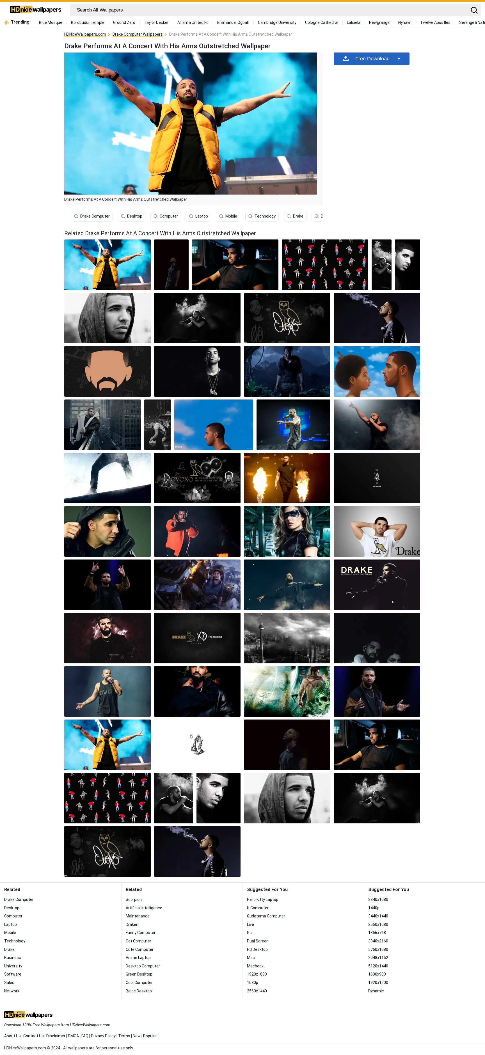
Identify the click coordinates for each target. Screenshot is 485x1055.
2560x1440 (257, 991)
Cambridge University (277, 22)
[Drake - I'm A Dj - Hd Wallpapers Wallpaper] (407, 264)
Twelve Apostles (435, 22)
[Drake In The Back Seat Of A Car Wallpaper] (235, 264)
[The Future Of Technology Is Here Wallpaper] (377, 531)
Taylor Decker (156, 22)
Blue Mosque (50, 22)
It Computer (258, 908)
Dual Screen (258, 941)
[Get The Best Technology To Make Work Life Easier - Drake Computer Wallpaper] (287, 638)
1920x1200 (378, 982)
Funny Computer (140, 932)
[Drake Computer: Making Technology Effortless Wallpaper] (171, 264)
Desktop (134, 216)
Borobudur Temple (87, 22)
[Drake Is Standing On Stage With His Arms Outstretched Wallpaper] (287, 585)
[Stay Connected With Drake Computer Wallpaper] (287, 691)
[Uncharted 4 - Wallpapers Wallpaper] (287, 371)
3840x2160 (378, 941)
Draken (132, 924)
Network (11, 991)
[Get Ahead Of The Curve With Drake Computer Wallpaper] (377, 371)
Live (250, 924)
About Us (12, 1036)
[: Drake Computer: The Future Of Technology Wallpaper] (213, 424)
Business (12, 957)
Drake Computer (95, 216)
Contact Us (33, 1036)
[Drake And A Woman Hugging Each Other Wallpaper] (197, 691)
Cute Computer (140, 949)
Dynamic (376, 991)
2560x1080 (378, 924)
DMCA (73, 1036)
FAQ (84, 1036)
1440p (373, 908)
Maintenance (138, 916)
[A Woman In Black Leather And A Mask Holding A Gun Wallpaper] (287, 531)
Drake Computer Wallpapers (138, 34)
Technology (265, 216)
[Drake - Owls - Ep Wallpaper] (287, 318)
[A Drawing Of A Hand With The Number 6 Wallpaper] (197, 745)
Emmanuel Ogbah (233, 22)
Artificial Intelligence (144, 908)
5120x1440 (378, 966)
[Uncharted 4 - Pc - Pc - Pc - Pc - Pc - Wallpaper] (197, 585)
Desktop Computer (143, 966)
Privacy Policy (103, 1036)
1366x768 (377, 932)
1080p (252, 982)
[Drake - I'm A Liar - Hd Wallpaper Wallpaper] (197, 371)
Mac (251, 957)
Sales (9, 982)
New (137, 1036)
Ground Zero (124, 22)
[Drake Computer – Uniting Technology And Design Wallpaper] (377, 691)
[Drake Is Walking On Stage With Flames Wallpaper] (287, 478)
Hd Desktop (257, 949)
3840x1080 (378, 899)
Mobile (231, 216)
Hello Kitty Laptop (262, 899)
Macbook (255, 966)
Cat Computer (138, 941)
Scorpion (134, 899)
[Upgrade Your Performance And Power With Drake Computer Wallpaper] (107, 318)
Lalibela (353, 22)
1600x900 (377, 974)
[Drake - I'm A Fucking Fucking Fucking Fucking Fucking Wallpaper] (102, 424)
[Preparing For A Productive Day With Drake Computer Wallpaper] (107, 585)
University (13, 966)
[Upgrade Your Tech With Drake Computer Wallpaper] (377, 318)
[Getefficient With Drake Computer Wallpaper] (382, 264)
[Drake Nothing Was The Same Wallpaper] (377, 585)
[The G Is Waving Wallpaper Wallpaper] (377, 478)
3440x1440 (378, 916)
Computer (169, 216)
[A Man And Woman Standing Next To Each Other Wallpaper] (377, 638)
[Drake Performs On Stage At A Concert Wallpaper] (107, 691)
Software (12, 974)
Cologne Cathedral (321, 22)
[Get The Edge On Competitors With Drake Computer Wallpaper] (197, 478)
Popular (150, 1036)
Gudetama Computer (266, 916)
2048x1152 (378, 957)
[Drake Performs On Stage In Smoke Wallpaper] (293, 424)
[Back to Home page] (35, 10)
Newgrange (379, 22)
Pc (249, 932)
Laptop (201, 216)
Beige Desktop (139, 991)
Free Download (372, 58)
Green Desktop (139, 974)
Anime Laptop (138, 957)
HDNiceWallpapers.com (85, 34)
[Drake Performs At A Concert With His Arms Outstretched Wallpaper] (107, 745)
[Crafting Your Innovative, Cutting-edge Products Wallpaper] (107, 478)
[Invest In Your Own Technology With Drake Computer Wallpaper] (107, 371)
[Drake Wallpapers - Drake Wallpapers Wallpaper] (107, 638)
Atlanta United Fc (193, 22)
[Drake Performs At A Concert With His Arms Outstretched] (107, 264)
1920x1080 (257, 974)
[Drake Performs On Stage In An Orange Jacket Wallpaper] (197, 531)
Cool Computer (139, 982)
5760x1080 (378, 949)
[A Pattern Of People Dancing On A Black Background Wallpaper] (325, 264)
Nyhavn (404, 22)
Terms (124, 1036)
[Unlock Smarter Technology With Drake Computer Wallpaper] (197, 638)
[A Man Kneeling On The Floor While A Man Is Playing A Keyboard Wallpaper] (157, 424)
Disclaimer (55, 1036)
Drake (298, 216)
